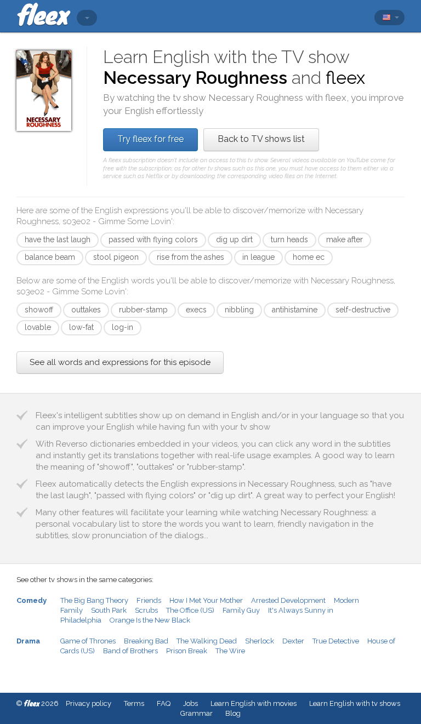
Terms (134, 703)
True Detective (335, 641)
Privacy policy (88, 703)
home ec (309, 257)
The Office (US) (190, 610)
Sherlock (259, 641)
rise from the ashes (190, 257)
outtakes (86, 309)
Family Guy (241, 610)
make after (344, 239)
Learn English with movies (253, 703)
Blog (233, 713)
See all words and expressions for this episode (120, 362)
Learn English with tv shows (354, 703)
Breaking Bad (146, 641)
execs (196, 309)
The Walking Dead (207, 641)
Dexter (293, 641)
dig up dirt (234, 239)
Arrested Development (288, 600)
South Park (109, 610)
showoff (39, 309)
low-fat (81, 327)
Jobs (190, 703)
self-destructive (362, 309)
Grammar (196, 713)
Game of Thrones (88, 641)
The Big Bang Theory (94, 600)
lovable (38, 327)
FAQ (163, 703)
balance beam (50, 257)
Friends (148, 600)
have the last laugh (57, 239)
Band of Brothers (130, 651)
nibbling (239, 309)
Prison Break (186, 651)
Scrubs (146, 610)
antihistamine (294, 309)
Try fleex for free (150, 139)
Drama (28, 641)
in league (258, 257)
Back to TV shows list (261, 139)
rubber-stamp (143, 309)
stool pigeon (116, 257)
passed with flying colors (153, 239)
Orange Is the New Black (150, 620)
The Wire (230, 651)
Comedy (31, 600)
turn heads (289, 239)
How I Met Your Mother (206, 600)
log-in (122, 327)
